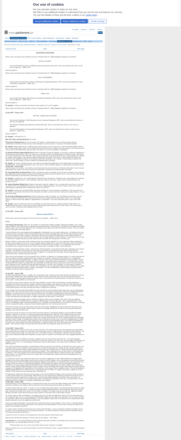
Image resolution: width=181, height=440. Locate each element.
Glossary (13, 436)
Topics (90, 41)
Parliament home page (17, 44)
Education (75, 38)
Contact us (100, 29)
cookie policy (91, 15)
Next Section (10, 433)
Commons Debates (62, 44)
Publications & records (65, 41)
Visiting (68, 38)
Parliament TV (77, 41)
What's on (32, 41)
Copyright (54, 436)
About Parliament (48, 38)
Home (7, 38)
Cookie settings (97, 21)
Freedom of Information (30, 436)
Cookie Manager (77, 436)
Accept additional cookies (46, 21)
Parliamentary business (18, 38)
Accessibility (75, 29)
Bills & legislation (42, 41)
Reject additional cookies (74, 21)
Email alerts (84, 29)
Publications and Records (43, 44)
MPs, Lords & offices (34, 38)
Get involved (60, 38)
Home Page (80, 49)
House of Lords (23, 41)
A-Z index (6, 436)
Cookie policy (69, 436)
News (85, 41)
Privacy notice (62, 436)
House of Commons (11, 41)
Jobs (38, 436)
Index (45, 49)
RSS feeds (92, 29)
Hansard (53, 44)
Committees (52, 41)
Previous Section (11, 49)
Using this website (46, 436)
